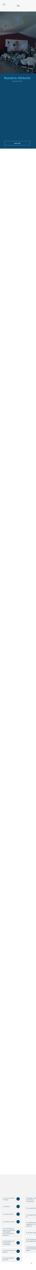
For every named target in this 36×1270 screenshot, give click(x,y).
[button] (4, 4)
